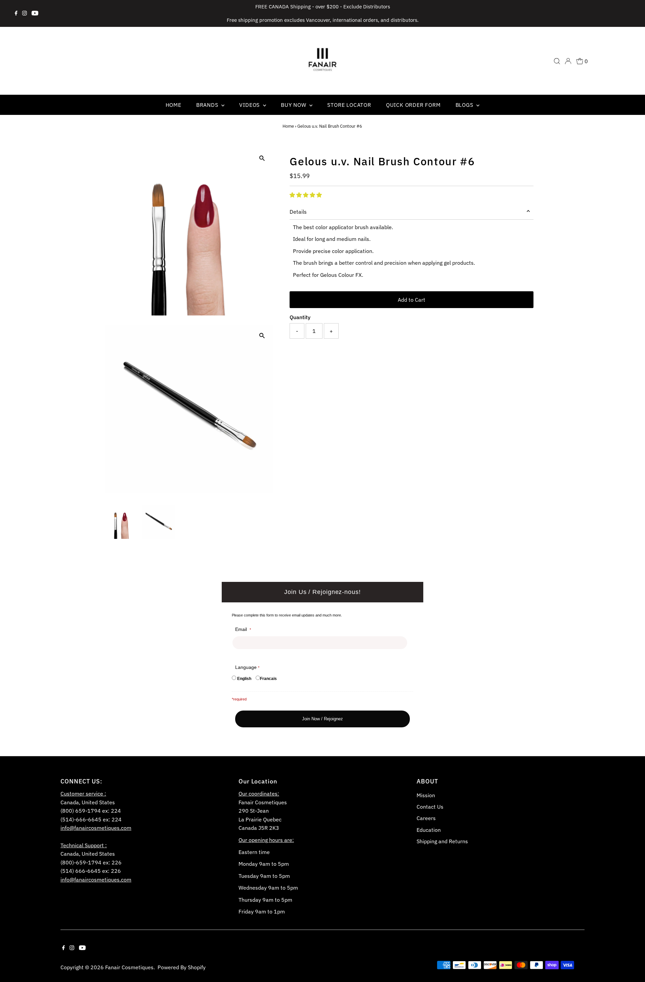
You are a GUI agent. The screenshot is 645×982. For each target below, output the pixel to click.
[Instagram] (24, 13)
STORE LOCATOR (349, 104)
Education (429, 829)
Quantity (300, 317)
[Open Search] (557, 61)
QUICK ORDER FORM (413, 104)
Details (298, 211)
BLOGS (465, 104)
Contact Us (430, 806)
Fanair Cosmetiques (129, 967)
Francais (268, 678)
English (244, 678)
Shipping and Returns (442, 841)
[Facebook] (16, 13)
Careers (426, 818)
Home (288, 126)
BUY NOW (294, 104)
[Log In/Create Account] (568, 61)
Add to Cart (411, 299)
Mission (426, 795)
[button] (306, 194)
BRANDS (208, 104)
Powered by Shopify (182, 967)
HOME (173, 104)
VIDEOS (250, 104)
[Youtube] (35, 13)
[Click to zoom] (261, 158)
